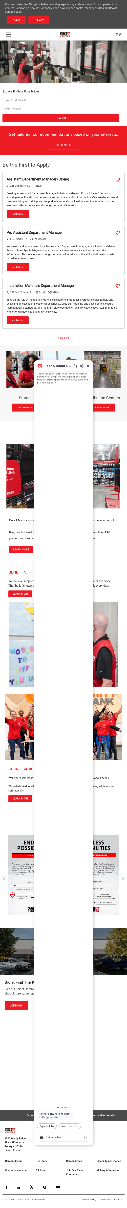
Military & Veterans (108, 1170)
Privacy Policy (89, 1199)
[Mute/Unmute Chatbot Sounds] (81, 365)
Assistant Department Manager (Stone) (38, 179)
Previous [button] (4, 878)
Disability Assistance (109, 1161)
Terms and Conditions (111, 1199)
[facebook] (6, 1187)
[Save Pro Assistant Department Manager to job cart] (117, 233)
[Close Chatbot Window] (88, 366)
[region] (63, 751)
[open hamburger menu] (8, 35)
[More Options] (41, 1137)
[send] (86, 1137)
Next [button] (122, 878)
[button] (60, 118)
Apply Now (17, 214)
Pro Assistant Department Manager (35, 232)
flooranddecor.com (16, 1170)
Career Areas (74, 1161)
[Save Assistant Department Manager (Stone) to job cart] (117, 179)
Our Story (41, 1161)
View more (63, 337)
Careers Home (13, 1161)
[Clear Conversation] (75, 366)
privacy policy (54, 379)
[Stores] (24, 381)
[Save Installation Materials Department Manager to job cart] (117, 286)
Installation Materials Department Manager (41, 286)
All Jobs (40, 1170)
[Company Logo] (65, 34)
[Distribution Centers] (102, 381)
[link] (21, 549)
